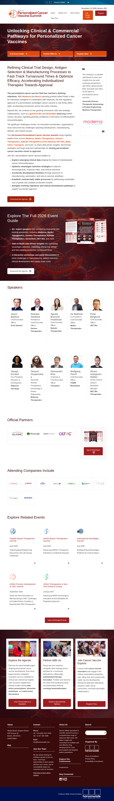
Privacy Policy (90, 759)
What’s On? (62, 13)
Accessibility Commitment (94, 761)
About (53, 13)
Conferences (63, 767)
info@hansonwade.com (41, 742)
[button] (93, 451)
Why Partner (75, 13)
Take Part (54, 18)
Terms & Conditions (92, 756)
